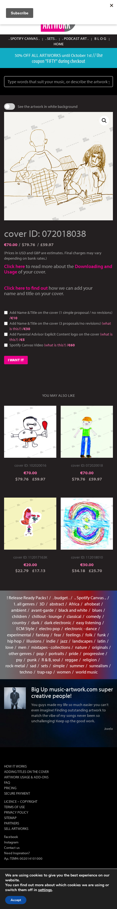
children (19, 616)
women (64, 672)
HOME (59, 43)
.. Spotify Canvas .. (90, 597)
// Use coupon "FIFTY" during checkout (67, 57)
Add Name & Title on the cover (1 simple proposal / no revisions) (61, 315)
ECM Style (25, 628)
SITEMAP (10, 817)
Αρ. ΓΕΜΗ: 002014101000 (23, 858)
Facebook (11, 836)
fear (57, 634)
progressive (93, 653)
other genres (20, 653)
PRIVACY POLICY (16, 812)
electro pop (49, 628)
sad (33, 665)
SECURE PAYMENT (17, 793)
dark (35, 622)
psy (19, 659)
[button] (104, 120)
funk (101, 634)
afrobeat (92, 604)
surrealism (98, 665)
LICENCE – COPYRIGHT (20, 801)
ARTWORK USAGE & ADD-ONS (26, 777)
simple (59, 665)
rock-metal (15, 665)
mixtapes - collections (50, 647)
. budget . (61, 597)
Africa (74, 604)
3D (42, 604)
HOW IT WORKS (15, 766)
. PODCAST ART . (75, 38)
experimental (19, 634)
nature (81, 647)
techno (26, 672)
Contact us (12, 847)
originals (100, 647)
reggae (71, 659)
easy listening (88, 622)
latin (101, 641)
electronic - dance (81, 628)
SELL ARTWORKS (16, 828)
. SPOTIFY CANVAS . (24, 38)
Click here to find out (26, 288)
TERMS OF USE (14, 807)
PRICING (10, 788)
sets (44, 665)
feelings (73, 634)
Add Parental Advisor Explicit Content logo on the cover (61, 337)
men (22, 647)
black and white (73, 610)
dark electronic (57, 622)
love (9, 647)
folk (89, 634)
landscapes (82, 641)
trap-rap (44, 672)
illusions (33, 641)
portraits (56, 653)
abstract (57, 604)
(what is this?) (55, 345)
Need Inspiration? (17, 853)
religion (90, 659)
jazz (63, 641)
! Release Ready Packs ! (27, 597)
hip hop (14, 641)
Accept (16, 900)
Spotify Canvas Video (42, 345)
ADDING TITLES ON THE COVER (26, 771)
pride (73, 653)
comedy (93, 616)
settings (45, 890)
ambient (18, 610)
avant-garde (42, 610)
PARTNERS (11, 823)
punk (32, 659)
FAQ (7, 782)
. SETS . (50, 38)
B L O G (100, 38)
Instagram (11, 842)
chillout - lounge (47, 616)
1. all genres (24, 604)
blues (97, 610)
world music (87, 672)
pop (40, 653)
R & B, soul (51, 659)
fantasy (42, 634)
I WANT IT (16, 359)
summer (77, 665)
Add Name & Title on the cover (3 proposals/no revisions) (60, 326)
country (19, 622)
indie (51, 641)
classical (74, 616)
